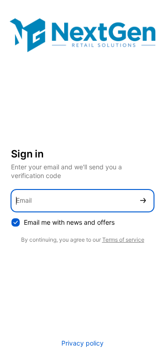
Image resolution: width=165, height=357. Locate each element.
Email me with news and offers (69, 222)
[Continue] (143, 201)
